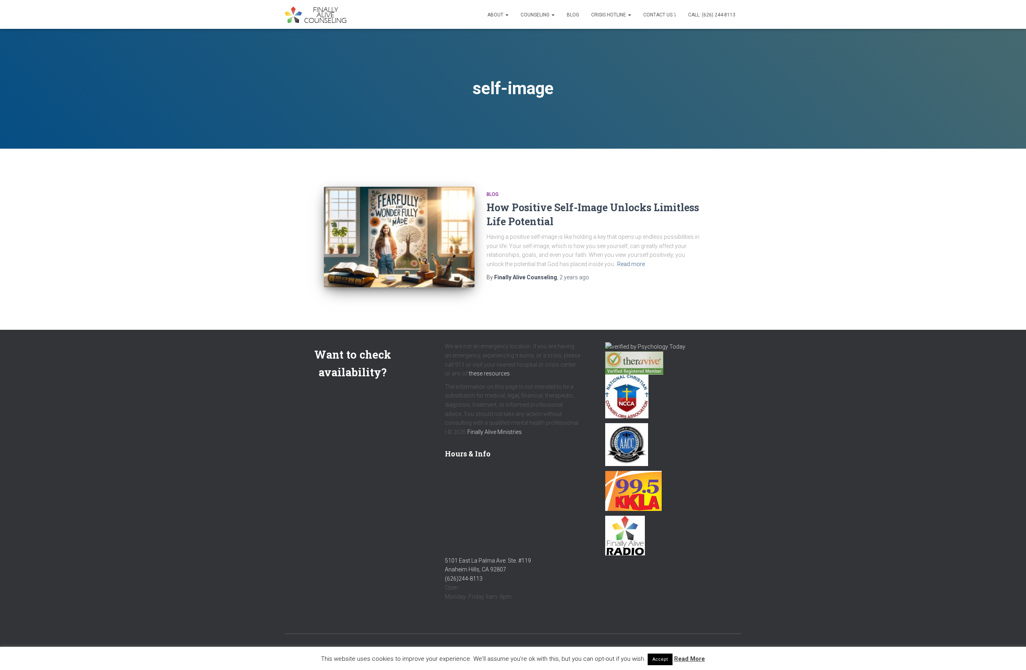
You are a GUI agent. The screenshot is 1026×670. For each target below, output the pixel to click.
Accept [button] (660, 659)
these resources (489, 373)
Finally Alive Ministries (494, 432)
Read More (689, 658)
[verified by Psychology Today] (645, 346)
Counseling (536, 15)
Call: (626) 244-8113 (711, 15)
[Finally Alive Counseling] (318, 15)
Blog (573, 15)
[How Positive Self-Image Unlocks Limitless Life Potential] (399, 237)
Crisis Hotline (609, 15)
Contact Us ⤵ (659, 15)
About (496, 15)
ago (574, 277)
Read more (631, 264)
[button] (507, 15)
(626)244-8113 (464, 578)
